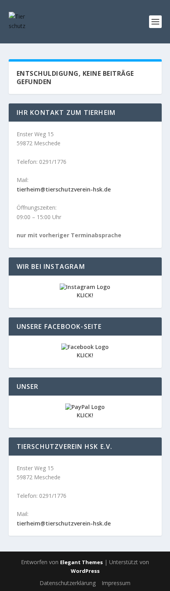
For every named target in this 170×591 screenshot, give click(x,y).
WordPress (85, 570)
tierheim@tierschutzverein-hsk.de (64, 189)
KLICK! (85, 295)
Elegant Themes (81, 562)
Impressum (116, 583)
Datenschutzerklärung (68, 583)
